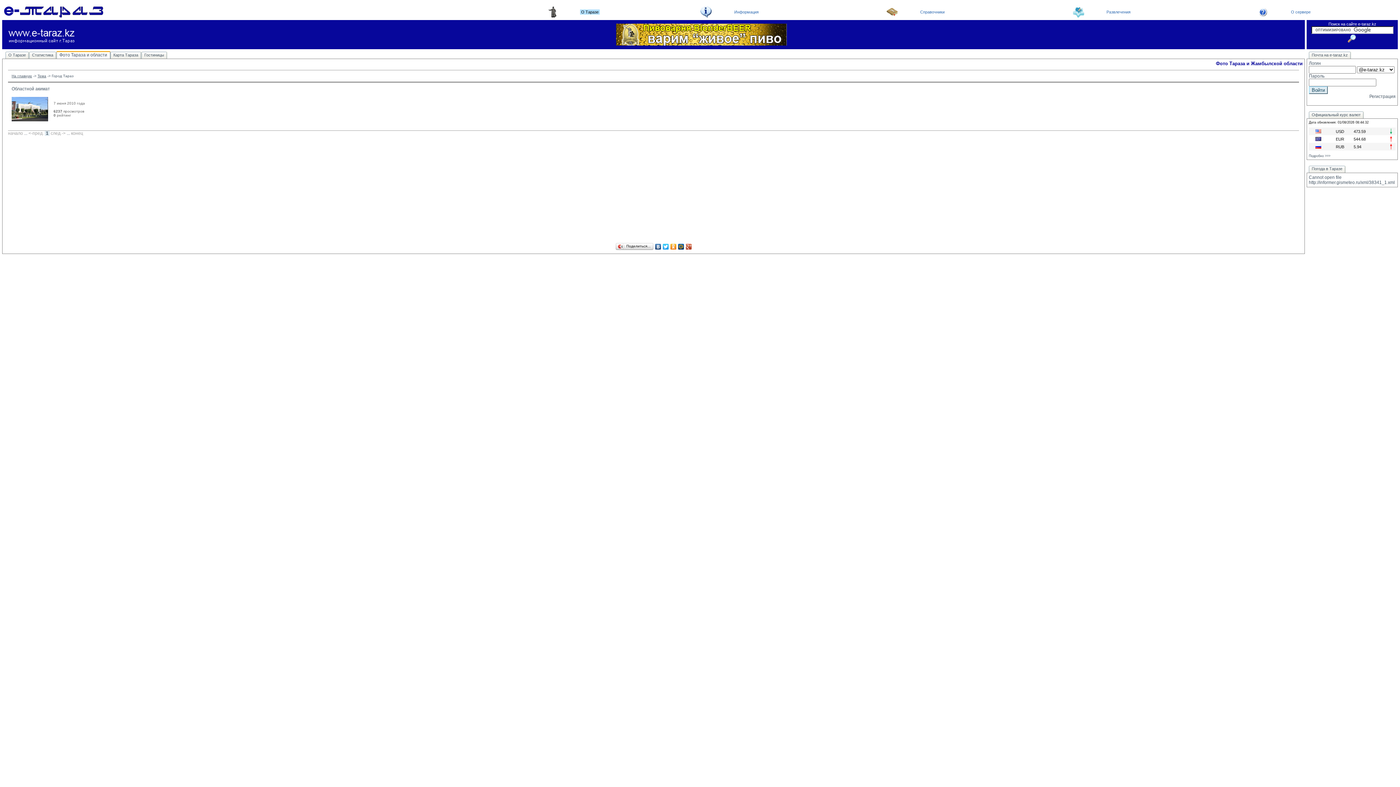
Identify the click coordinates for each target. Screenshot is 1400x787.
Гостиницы (154, 55)
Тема (42, 76)
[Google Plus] (689, 246)
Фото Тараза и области (83, 55)
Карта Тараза (125, 55)
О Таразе (17, 55)
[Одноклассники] (673, 246)
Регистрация (1382, 96)
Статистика (42, 55)
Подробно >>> (1319, 156)
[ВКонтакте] (658, 246)
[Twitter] (666, 246)
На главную (22, 76)
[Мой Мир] (681, 246)
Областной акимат (31, 88)
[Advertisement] (653, 191)
